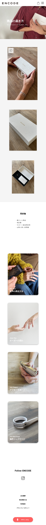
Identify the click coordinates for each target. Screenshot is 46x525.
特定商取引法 (23, 500)
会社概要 (23, 496)
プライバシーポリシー (23, 508)
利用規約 (23, 504)
